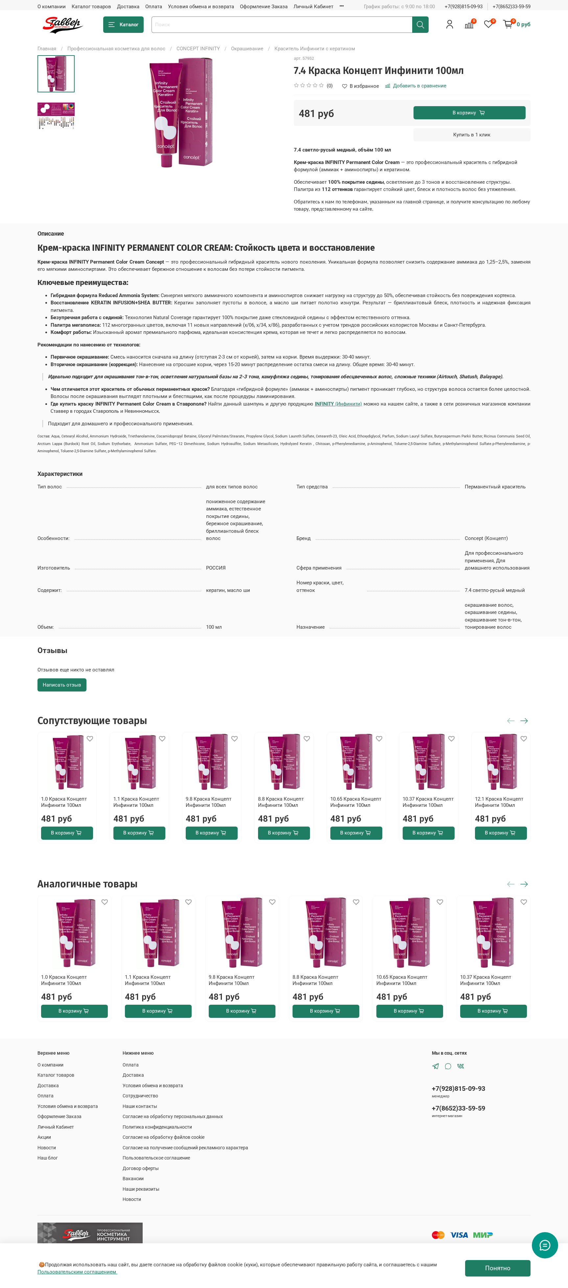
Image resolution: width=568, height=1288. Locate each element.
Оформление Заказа (264, 7)
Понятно (497, 1268)
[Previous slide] (90, 112)
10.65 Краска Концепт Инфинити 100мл (355, 802)
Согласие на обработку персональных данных (173, 1116)
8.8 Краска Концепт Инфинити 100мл (281, 802)
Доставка (128, 7)
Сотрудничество (140, 1095)
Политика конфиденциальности (157, 1127)
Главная (46, 49)
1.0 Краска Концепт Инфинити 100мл (64, 802)
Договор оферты (141, 1168)
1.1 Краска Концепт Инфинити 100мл (136, 802)
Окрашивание (247, 49)
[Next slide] (271, 112)
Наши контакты (140, 1106)
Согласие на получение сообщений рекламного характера (185, 1147)
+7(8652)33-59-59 (512, 7)
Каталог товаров (91, 7)
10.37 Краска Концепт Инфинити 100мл (428, 802)
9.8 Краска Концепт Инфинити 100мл (208, 802)
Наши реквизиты (141, 1189)
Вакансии (133, 1178)
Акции (44, 1137)
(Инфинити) (338, 404)
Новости (46, 1147)
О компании (51, 7)
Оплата (153, 7)
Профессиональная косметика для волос (116, 49)
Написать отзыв (62, 685)
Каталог (129, 25)
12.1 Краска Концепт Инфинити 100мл (499, 802)
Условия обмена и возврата (201, 7)
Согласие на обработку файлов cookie (163, 1137)
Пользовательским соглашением (77, 1272)
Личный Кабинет (313, 7)
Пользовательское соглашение (156, 1157)
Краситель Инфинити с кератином (314, 49)
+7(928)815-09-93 (464, 7)
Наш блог (47, 1157)
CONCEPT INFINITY (198, 49)
